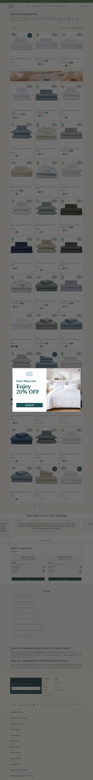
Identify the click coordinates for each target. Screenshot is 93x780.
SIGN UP (29, 405)
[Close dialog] (79, 370)
